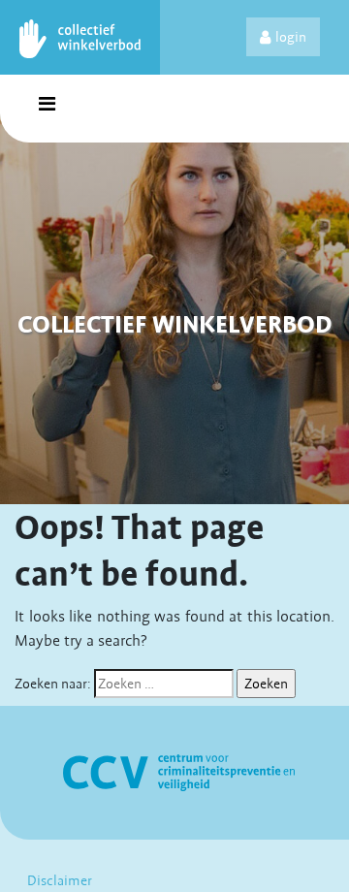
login (290, 37)
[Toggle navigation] (46, 108)
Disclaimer (59, 880)
